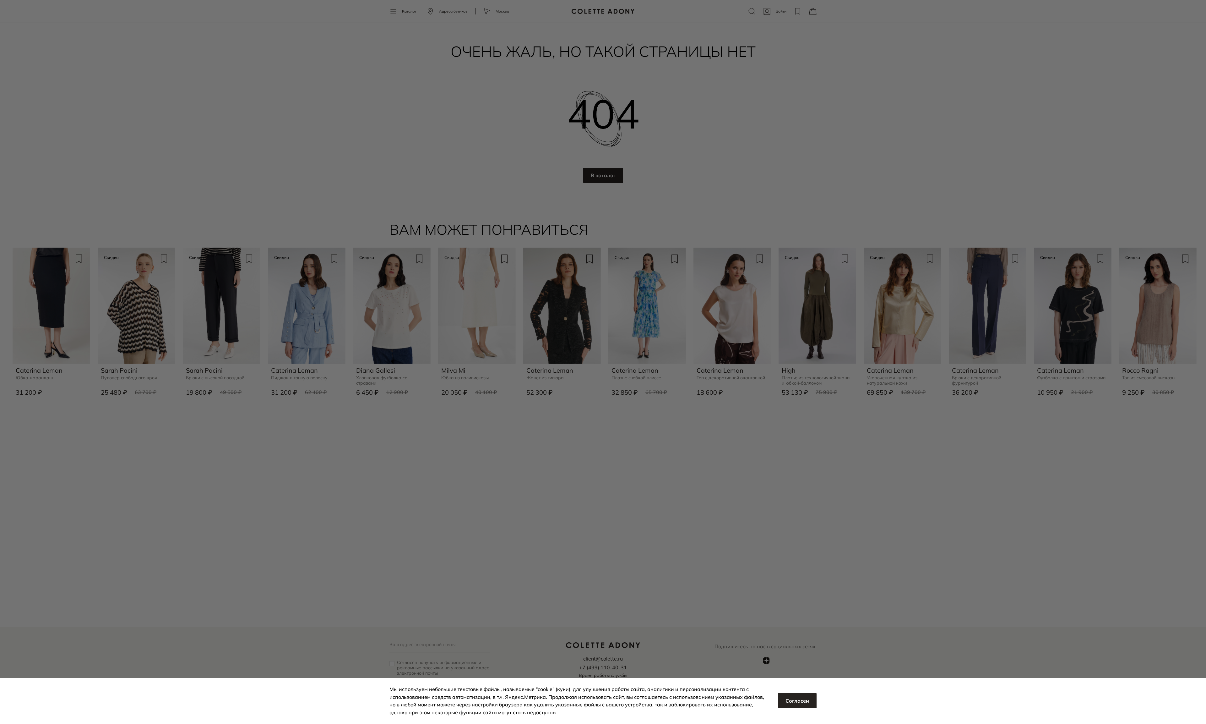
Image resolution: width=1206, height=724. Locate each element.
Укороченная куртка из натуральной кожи (892, 380)
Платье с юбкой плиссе (636, 378)
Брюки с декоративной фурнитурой (976, 380)
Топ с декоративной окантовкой (731, 378)
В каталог (603, 175)
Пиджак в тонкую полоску (299, 378)
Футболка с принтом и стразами (1071, 378)
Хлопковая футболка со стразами (381, 380)
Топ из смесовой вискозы (1148, 378)
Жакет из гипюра (545, 378)
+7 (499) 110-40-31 (603, 667)
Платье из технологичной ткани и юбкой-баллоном (816, 380)
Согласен (797, 701)
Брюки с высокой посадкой (215, 378)
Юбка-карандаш (34, 378)
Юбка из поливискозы (465, 378)
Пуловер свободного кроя (129, 378)
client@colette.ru (603, 658)
